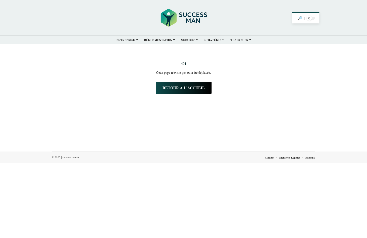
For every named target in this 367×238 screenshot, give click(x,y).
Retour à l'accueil (183, 88)
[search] (300, 18)
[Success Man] (183, 17)
